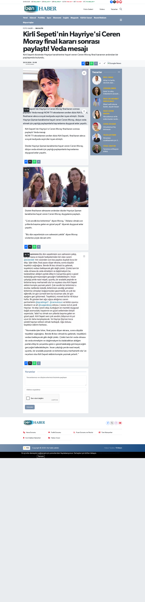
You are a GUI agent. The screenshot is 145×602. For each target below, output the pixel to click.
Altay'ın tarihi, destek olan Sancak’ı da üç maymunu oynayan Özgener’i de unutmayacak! (111, 81)
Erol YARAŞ (108, 77)
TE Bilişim (118, 448)
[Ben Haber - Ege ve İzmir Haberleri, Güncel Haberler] (40, 9)
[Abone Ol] (114, 63)
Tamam (41, 456)
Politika (41, 18)
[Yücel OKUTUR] (96, 149)
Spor (49, 18)
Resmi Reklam (100, 18)
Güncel (33, 18)
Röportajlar (28, 22)
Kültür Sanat (86, 18)
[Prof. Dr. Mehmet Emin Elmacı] (96, 102)
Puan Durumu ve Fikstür (84, 432)
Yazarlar (114, 9)
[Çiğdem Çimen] (96, 91)
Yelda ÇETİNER (109, 135)
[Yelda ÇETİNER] (96, 138)
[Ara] (121, 9)
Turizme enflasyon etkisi (110, 150)
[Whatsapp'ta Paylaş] (92, 63)
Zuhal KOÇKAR (109, 124)
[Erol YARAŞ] (96, 80)
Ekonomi (57, 18)
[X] (112, 423)
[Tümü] (119, 72)
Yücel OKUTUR (109, 146)
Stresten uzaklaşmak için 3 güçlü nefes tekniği (111, 139)
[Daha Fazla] (96, 63)
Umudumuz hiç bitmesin (109, 128)
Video (102, 9)
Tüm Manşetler (106, 432)
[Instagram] (116, 423)
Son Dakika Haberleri (33, 438)
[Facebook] (108, 423)
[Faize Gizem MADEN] (96, 114)
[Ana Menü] (121, 20)
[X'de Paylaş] (87, 63)
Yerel (25, 18)
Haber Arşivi (55, 438)
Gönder (30, 407)
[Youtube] (120, 423)
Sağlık (66, 18)
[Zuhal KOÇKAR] (96, 127)
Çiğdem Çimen (109, 88)
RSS (27, 448)
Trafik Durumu (56, 432)
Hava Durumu (31, 432)
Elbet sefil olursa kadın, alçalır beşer (111, 105)
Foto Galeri (88, 9)
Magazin (75, 18)
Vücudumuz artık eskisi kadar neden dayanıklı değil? (111, 118)
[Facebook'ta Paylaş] (83, 63)
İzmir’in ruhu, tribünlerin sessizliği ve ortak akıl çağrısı (111, 92)
